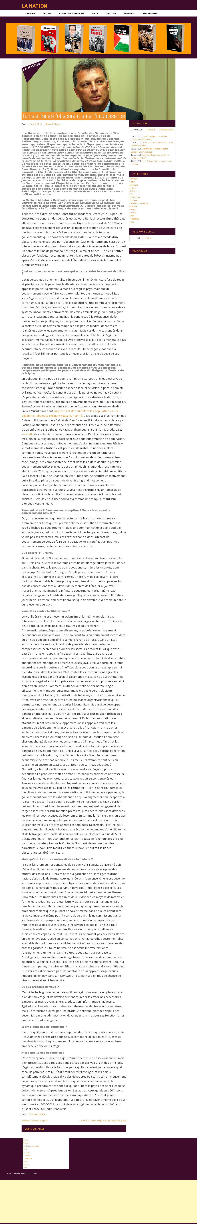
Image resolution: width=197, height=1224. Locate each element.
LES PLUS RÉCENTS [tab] (137, 130)
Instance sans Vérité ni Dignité (35, 1120)
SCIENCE (133, 206)
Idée (131, 194)
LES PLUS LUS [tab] (151, 130)
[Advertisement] (92, 1201)
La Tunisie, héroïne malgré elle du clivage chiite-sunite (103, 1120)
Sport (131, 215)
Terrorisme (134, 218)
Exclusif (132, 188)
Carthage (30, 13)
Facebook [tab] (136, 238)
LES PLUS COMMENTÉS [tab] (166, 130)
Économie (129, 13)
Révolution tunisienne (71, 13)
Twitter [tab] (148, 238)
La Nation (34, 6)
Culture (47, 13)
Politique (111, 13)
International (149, 13)
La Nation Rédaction (52, 124)
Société (29, 20)
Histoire (132, 191)
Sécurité (46, 20)
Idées (95, 13)
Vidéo (62, 20)
